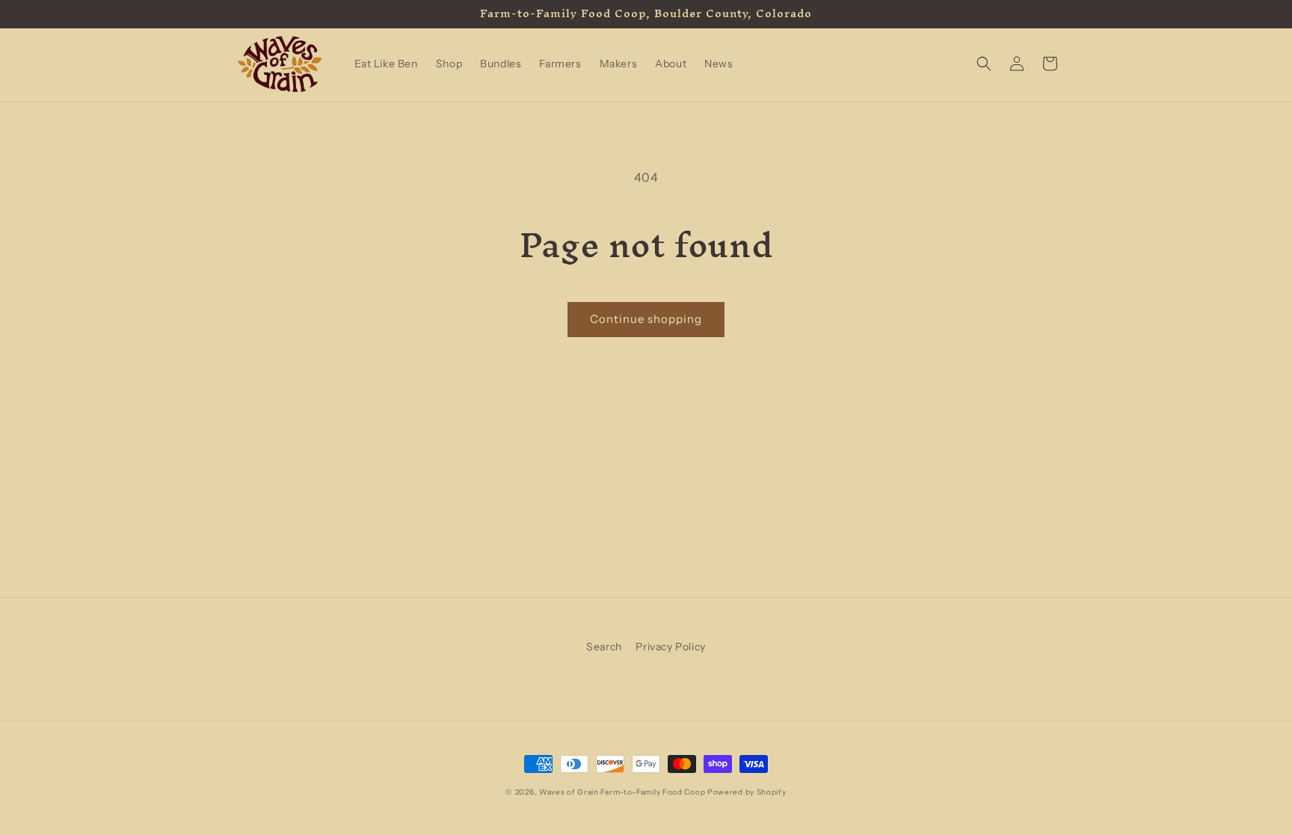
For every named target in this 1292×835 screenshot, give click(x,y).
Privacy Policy (670, 646)
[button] (984, 63)
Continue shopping (646, 319)
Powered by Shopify (747, 792)
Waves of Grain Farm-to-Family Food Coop (622, 792)
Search (604, 646)
